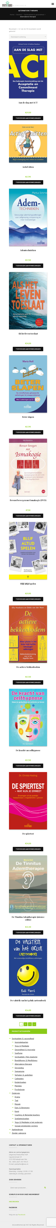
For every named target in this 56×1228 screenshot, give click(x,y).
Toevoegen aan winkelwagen (28, 118)
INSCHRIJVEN (14, 1202)
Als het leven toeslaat (28, 333)
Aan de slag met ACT (28, 102)
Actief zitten (28, 167)
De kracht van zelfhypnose (28, 750)
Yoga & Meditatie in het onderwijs (29, 1122)
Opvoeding (19, 1068)
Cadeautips (19, 1078)
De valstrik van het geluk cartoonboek (28, 1000)
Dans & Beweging (22, 1107)
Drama (17, 1097)
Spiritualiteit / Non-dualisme (26, 1057)
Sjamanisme (19, 1071)
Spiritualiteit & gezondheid (34, 15)
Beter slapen (28, 417)
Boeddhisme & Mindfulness (26, 1060)
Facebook (21, 1215)
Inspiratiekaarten (21, 1042)
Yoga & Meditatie (22, 1046)
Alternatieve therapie (23, 1064)
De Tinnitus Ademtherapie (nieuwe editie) (28, 918)
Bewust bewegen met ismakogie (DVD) (28, 500)
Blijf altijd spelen (28, 583)
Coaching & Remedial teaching (27, 1115)
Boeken (19, 15)
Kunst (17, 1111)
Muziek (17, 1104)
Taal (16, 1100)
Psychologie (20, 1089)
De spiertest (28, 833)
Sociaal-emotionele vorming (26, 1126)
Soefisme (18, 1053)
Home (12, 15)
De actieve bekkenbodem (28, 667)
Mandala (18, 1086)
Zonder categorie (19, 1133)
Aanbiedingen (17, 1129)
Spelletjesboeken (22, 1118)
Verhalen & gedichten (24, 1075)
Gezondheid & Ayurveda (25, 1049)
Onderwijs (16, 1093)
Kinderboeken (20, 1082)
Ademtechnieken (28, 250)
